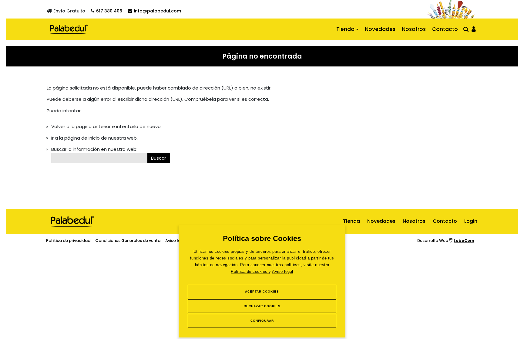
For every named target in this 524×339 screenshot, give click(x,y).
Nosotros (414, 29)
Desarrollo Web (445, 240)
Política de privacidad (68, 240)
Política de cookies (250, 271)
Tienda (345, 29)
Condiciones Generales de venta (127, 240)
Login (470, 221)
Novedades (380, 29)
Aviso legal (282, 271)
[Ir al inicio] (69, 29)
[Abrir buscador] (466, 29)
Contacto (445, 29)
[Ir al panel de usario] (473, 29)
